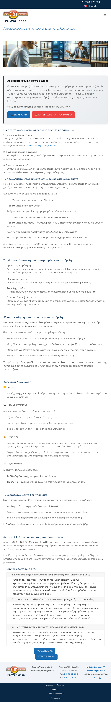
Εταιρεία (49, 685)
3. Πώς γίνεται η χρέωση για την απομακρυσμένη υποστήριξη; (48, 627)
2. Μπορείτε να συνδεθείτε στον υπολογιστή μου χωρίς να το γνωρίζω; (53, 599)
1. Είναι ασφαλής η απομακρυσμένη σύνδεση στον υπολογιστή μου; (50, 575)
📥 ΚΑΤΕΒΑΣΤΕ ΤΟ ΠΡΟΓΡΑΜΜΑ (53, 115)
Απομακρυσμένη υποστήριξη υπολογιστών (39, 28)
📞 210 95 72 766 (18, 115)
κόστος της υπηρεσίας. (42, 146)
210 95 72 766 (71, 674)
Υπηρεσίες (61, 685)
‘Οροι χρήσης (56, 689)
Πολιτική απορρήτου (55, 694)
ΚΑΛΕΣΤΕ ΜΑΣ (45, 651)
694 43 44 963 (71, 677)
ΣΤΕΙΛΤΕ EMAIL (46, 656)
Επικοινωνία (56, 698)
